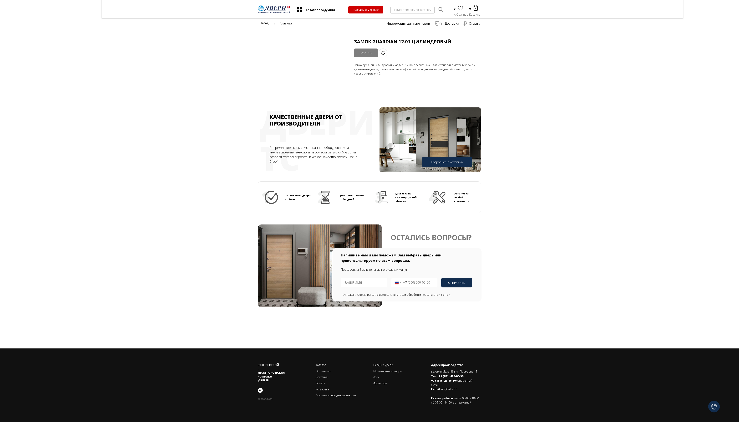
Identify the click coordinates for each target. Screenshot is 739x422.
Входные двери (383, 365)
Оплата (474, 23)
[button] (365, 9)
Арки (376, 377)
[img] (299, 9)
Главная (286, 23)
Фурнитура (380, 383)
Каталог (321, 365)
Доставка (452, 23)
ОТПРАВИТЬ (456, 283)
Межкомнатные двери (387, 371)
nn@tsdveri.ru (449, 389)
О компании (323, 371)
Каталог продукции (320, 10)
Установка (322, 389)
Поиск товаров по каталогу (412, 10)
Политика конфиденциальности (336, 395)
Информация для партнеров (408, 23)
